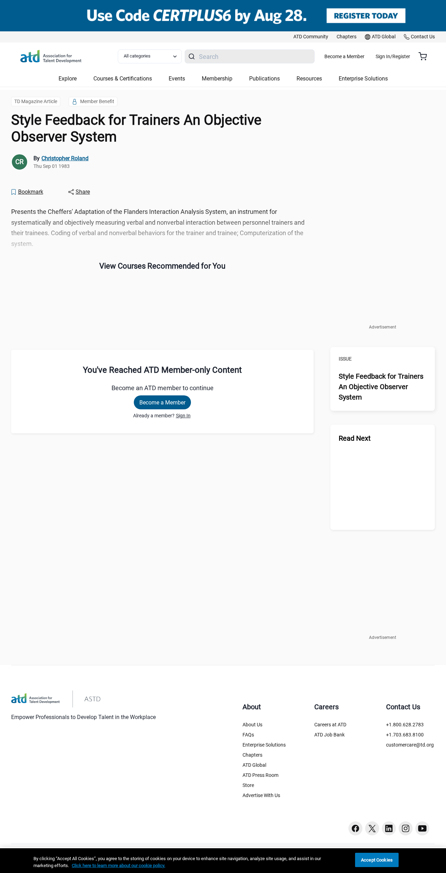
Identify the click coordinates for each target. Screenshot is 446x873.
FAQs (248, 734)
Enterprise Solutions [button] (363, 78)
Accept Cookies (377, 860)
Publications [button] (264, 78)
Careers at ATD (330, 724)
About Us (252, 724)
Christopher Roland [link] (65, 158)
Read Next (355, 438)
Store (248, 785)
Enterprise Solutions (264, 745)
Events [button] (177, 78)
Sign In (183, 415)
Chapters (252, 755)
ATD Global (254, 765)
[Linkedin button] (389, 828)
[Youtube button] (422, 828)
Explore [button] (68, 78)
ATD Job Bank (329, 734)
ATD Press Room (260, 775)
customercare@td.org (410, 745)
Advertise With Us (261, 795)
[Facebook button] (355, 828)
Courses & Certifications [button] (122, 78)
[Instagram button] (406, 828)
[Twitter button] (372, 828)
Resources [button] (309, 78)
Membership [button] (217, 78)
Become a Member (344, 56)
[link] (310, 37)
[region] (223, 860)
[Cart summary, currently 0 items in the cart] (425, 56)
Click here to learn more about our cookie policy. (118, 865)
